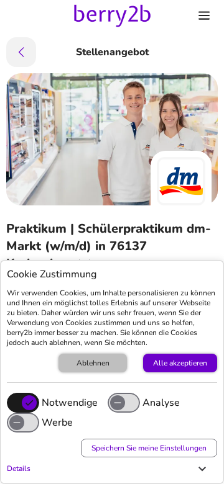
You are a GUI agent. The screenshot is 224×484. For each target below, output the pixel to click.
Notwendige (70, 403)
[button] (109, 468)
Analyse (161, 403)
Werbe (57, 422)
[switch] (124, 403)
